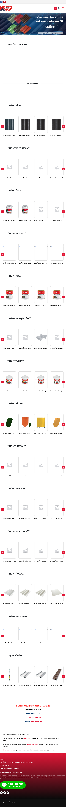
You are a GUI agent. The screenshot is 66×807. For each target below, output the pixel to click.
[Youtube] (4, 2)
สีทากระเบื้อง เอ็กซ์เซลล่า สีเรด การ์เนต (28, 178)
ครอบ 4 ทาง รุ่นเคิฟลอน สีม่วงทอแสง (28, 518)
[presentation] (2, 126)
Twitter (4, 792)
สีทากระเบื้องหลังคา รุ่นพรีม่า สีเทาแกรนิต (13, 391)
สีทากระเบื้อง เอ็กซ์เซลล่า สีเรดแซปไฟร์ (13, 178)
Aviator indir (27, 738)
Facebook (1, 792)
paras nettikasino (32, 744)
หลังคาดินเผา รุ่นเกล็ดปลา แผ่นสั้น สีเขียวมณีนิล (15, 433)
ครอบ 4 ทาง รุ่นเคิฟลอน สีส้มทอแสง (12, 518)
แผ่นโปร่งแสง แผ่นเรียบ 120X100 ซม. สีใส (45, 604)
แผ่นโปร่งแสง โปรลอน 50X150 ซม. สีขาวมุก (14, 604)
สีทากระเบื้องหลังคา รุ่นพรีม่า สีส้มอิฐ (44, 391)
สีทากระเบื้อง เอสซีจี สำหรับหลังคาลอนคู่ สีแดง (46, 348)
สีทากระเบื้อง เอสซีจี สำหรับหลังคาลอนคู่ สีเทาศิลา (16, 348)
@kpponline (37, 721)
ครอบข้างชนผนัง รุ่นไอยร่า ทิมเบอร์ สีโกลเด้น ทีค (31, 220)
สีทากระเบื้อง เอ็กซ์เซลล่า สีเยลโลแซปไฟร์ (45, 178)
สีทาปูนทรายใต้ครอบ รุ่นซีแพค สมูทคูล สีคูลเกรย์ (31, 135)
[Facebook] (1, 2)
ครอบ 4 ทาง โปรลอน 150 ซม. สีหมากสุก (28, 476)
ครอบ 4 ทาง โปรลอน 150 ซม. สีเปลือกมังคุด (14, 476)
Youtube (8, 792)
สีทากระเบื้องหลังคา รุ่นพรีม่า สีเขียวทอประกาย (30, 391)
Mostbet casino (7, 750)
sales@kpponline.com (33, 717)
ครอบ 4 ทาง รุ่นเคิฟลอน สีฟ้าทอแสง (43, 518)
